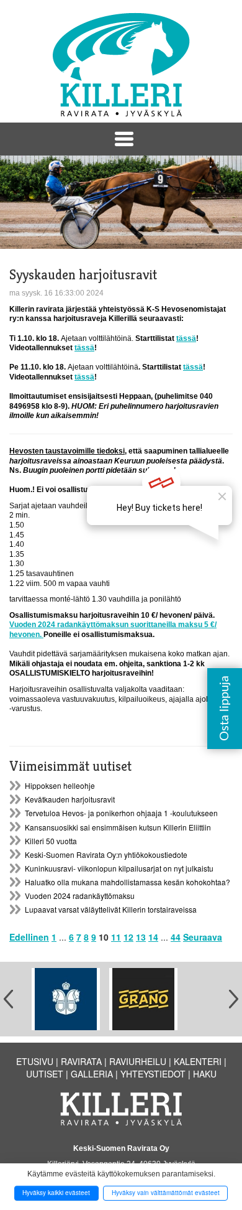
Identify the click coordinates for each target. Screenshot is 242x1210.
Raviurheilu (137, 1061)
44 (176, 937)
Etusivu (34, 1061)
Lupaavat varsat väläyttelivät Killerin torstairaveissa (111, 909)
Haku (205, 1074)
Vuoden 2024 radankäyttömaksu (80, 895)
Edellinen (29, 937)
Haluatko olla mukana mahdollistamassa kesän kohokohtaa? (127, 882)
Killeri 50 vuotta (51, 840)
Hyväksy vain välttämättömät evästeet (166, 1192)
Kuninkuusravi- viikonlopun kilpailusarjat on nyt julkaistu (119, 868)
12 (128, 937)
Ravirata (81, 1061)
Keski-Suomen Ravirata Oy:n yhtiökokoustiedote (106, 854)
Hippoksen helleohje (60, 785)
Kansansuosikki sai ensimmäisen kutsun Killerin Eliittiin (118, 827)
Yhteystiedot (153, 1074)
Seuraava (202, 937)
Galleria (92, 1074)
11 (116, 937)
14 (153, 937)
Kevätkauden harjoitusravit (70, 799)
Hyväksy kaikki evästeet (56, 1192)
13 (141, 937)
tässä (186, 338)
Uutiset (44, 1074)
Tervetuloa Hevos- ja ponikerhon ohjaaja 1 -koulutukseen (121, 812)
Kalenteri (198, 1061)
